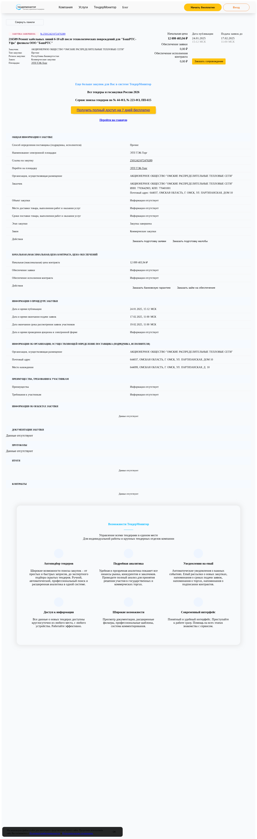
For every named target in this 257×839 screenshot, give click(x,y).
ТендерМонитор (105, 7)
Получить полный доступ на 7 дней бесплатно (113, 110)
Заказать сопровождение (209, 61)
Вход (236, 7)
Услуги (83, 7)
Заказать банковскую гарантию (151, 287)
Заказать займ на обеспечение (196, 287)
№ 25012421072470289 (52, 33)
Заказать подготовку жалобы (190, 241)
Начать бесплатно (203, 7)
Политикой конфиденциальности (45, 833)
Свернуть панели (25, 22)
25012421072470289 (141, 160)
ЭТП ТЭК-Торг (39, 62)
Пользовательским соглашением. (77, 833)
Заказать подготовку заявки (149, 241)
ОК (114, 832)
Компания (66, 7)
